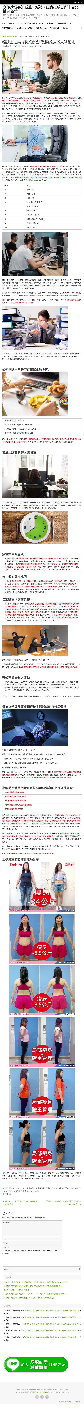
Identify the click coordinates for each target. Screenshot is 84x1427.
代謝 (6, 1188)
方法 (55, 1188)
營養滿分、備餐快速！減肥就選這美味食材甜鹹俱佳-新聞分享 (64, 1202)
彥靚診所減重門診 (11, 46)
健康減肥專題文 (12, 36)
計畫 (13, 1191)
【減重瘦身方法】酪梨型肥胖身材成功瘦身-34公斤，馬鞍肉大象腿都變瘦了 (51, 1311)
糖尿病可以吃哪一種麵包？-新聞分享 (17, 1290)
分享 (13, 1188)
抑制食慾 (44, 1188)
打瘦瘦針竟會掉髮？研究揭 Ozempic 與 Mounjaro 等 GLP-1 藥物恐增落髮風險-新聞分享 (35, 1294)
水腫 (59, 1188)
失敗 (22, 1188)
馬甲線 (36, 1191)
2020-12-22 (24, 46)
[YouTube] (75, 2)
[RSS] (81, 2)
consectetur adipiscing (41, 1392)
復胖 (39, 1188)
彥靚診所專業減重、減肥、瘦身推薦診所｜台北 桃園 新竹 (40, 9)
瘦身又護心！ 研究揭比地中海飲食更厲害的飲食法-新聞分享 (20, 1202)
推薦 (49, 1188)
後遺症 (34, 1188)
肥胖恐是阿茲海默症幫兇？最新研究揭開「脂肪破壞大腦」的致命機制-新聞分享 (33, 1286)
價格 (10, 1188)
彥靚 (30, 1188)
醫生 (28, 1191)
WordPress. (78, 1402)
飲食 (31, 1191)
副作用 (18, 1188)
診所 (17, 1191)
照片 (72, 1188)
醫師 (24, 1191)
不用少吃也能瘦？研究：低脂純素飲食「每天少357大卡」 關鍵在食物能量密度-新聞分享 (36, 1282)
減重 (66, 1188)
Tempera (69, 1402)
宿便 (26, 1188)
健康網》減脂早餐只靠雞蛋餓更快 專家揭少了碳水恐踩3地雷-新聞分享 (29, 1298)
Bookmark (8, 1194)
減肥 (63, 1188)
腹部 (9, 1191)
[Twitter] (78, 2)
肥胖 (5, 1191)
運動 (20, 1191)
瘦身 (76, 1188)
